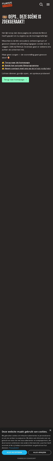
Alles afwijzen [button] (39, 452)
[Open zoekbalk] (41, 4)
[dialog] (26, 444)
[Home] (7, 4)
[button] (48, 4)
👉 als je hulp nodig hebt (26, 68)
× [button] (50, 430)
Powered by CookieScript (26, 458)
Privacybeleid (13, 448)
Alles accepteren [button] (14, 452)
